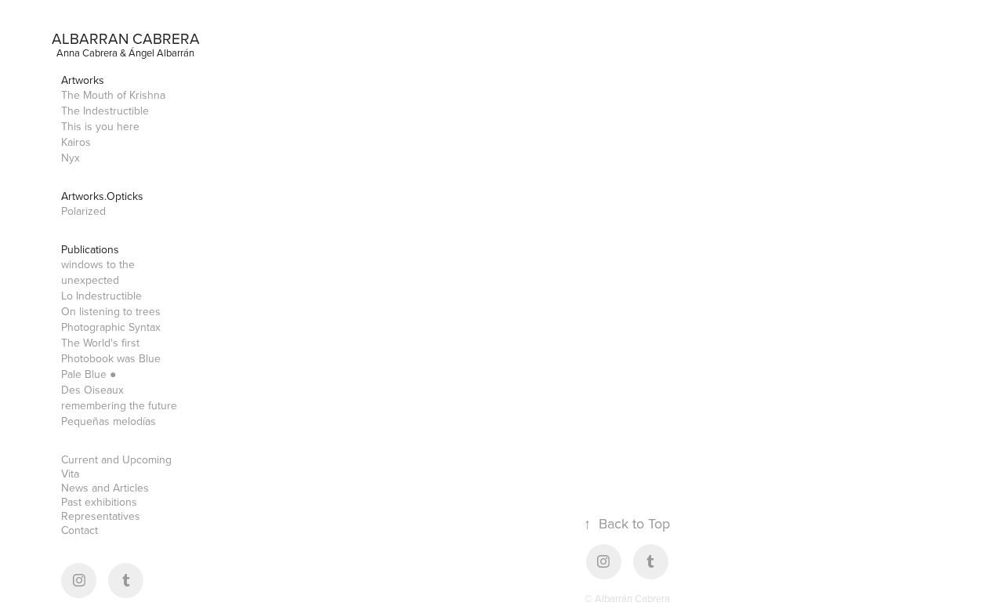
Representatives (100, 516)
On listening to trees (111, 311)
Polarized (83, 211)
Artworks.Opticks (102, 196)
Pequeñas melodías (108, 421)
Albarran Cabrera (126, 38)
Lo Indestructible (101, 295)
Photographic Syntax (111, 327)
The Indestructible (105, 110)
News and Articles (105, 488)
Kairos (76, 142)
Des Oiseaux (92, 390)
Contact (79, 530)
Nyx (70, 157)
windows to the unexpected (98, 272)
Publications (90, 249)
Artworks (82, 80)
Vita (70, 473)
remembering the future (119, 405)
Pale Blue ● (88, 374)
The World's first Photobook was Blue (111, 350)
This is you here (100, 126)
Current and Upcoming (116, 459)
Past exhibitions (99, 502)
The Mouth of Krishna (113, 95)
